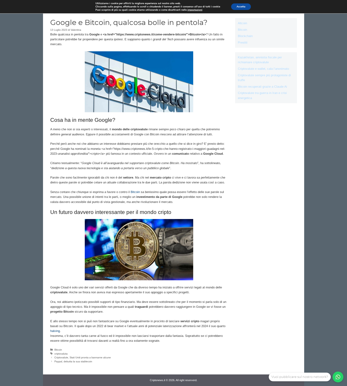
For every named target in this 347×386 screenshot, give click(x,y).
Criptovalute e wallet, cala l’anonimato (263, 68)
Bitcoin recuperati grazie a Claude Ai (262, 86)
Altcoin (242, 23)
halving (55, 331)
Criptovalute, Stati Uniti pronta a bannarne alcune (82, 357)
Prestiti (242, 42)
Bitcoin (135, 192)
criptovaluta (61, 353)
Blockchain (245, 36)
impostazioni (194, 10)
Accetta (241, 6)
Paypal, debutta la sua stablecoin (73, 361)
